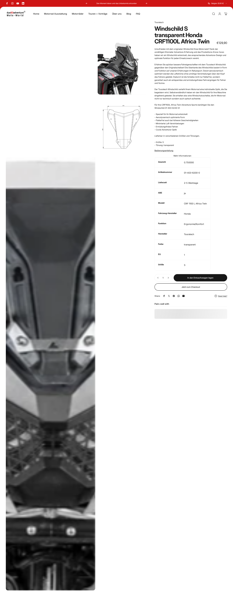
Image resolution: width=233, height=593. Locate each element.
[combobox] (217, 3)
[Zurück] (86, 3)
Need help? (222, 296)
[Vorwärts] (146, 3)
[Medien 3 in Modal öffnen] (122, 127)
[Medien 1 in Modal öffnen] (50, 306)
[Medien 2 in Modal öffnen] (122, 58)
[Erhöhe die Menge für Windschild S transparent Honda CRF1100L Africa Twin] (169, 277)
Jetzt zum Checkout (191, 287)
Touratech (159, 22)
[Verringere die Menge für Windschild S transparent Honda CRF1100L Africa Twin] (157, 277)
